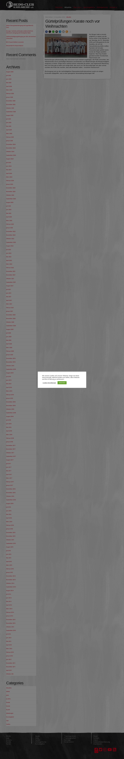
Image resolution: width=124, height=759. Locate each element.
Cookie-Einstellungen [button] (49, 383)
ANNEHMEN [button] (62, 383)
